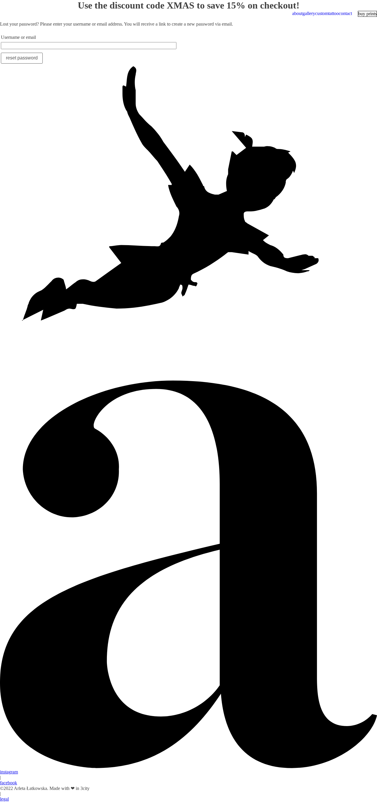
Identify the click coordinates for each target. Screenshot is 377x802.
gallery (308, 13)
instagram (9, 771)
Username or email (18, 37)
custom (321, 13)
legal (4, 798)
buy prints (367, 13)
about (297, 13)
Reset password (22, 57)
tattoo (333, 13)
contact (345, 13)
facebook (8, 782)
